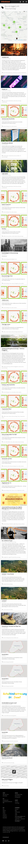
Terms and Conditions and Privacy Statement (20, 817)
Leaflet (15, 39)
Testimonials (17, 812)
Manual (4, 810)
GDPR (16, 814)
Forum (4, 813)
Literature (5, 814)
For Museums (17, 797)
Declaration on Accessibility (18, 821)
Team (16, 813)
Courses (16, 801)
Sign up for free (6, 794)
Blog (16, 810)
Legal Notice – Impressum (20, 818)
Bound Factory (18, 795)
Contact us (5, 816)
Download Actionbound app (7, 802)
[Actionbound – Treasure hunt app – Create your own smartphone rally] (5, 1)
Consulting (17, 803)
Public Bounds (5, 800)
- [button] (2, 15)
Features (16, 809)
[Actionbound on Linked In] (6, 841)
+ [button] (2, 13)
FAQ (3, 809)
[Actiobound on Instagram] (8, 841)
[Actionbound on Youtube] (3, 841)
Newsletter (5, 817)
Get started (5, 795)
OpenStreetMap (20, 39)
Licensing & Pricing (18, 794)
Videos (4, 812)
